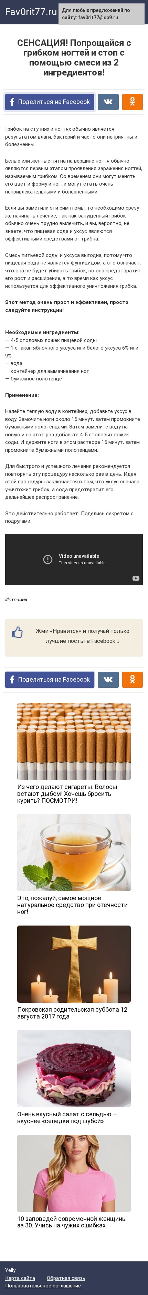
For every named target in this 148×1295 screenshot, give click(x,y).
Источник (16, 600)
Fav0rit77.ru (31, 11)
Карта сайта (20, 1278)
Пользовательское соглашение (43, 1286)
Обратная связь (66, 1278)
